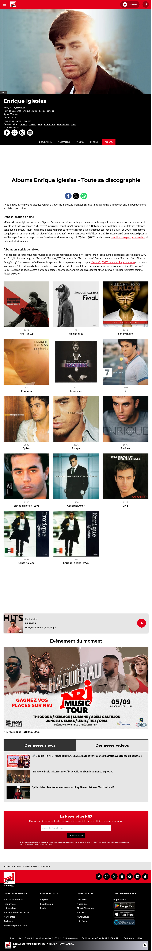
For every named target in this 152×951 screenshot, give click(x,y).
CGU (56, 938)
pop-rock (49, 124)
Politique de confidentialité (94, 938)
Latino (32, 124)
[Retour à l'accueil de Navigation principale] (13, 4)
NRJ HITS (30, 623)
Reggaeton (63, 124)
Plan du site (15, 938)
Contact (28, 938)
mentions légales (25, 844)
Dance (23, 124)
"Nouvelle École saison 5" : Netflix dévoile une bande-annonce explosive (72, 771)
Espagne (27, 121)
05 (17, 107)
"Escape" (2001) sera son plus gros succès (113, 262)
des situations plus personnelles (128, 237)
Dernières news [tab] (40, 745)
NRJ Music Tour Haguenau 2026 (22, 731)
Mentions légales (43, 938)
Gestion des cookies (133, 938)
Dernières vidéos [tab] (112, 745)
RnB (73, 124)
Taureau (14, 114)
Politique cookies (70, 938)
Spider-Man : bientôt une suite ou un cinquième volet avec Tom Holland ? (73, 787)
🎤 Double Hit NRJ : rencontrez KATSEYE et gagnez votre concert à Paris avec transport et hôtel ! (87, 755)
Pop (40, 124)
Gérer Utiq (115, 938)
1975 (22, 107)
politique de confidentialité (42, 844)
